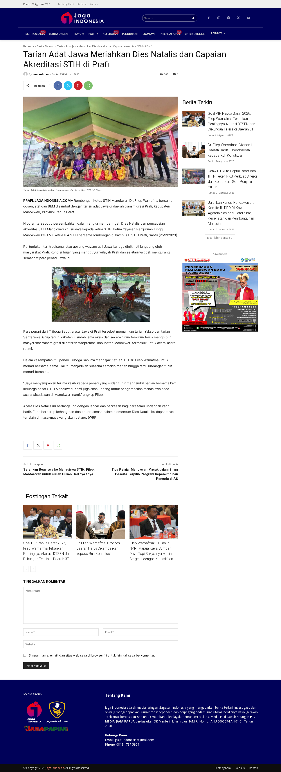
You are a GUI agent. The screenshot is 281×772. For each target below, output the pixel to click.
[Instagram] (218, 18)
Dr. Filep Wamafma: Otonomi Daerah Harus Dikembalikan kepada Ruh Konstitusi (98, 548)
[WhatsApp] (88, 85)
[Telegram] (228, 18)
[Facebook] (209, 18)
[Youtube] (248, 18)
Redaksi (240, 768)
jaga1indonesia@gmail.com (134, 740)
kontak (253, 768)
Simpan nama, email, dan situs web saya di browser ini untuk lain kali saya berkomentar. (92, 655)
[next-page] (33, 569)
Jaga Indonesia (55, 768)
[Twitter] (238, 18)
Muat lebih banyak (218, 238)
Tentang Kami (222, 768)
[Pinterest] (78, 85)
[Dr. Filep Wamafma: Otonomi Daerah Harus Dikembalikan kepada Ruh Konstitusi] (100, 522)
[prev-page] (26, 569)
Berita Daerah (45, 46)
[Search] (192, 18)
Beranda (28, 46)
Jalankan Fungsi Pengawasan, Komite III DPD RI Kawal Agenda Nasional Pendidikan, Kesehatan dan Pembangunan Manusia (231, 213)
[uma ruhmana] (26, 74)
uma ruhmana (41, 74)
